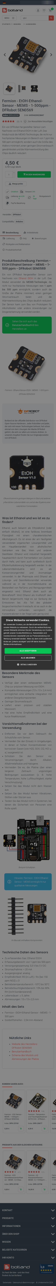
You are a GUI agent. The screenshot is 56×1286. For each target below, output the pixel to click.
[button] (28, 664)
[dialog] (28, 643)
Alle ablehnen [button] (28, 658)
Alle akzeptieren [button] (28, 651)
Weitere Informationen (13, 644)
